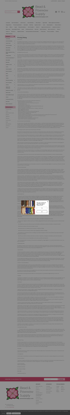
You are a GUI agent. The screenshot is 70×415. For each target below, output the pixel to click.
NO (42, 211)
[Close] (47, 201)
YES (42, 208)
